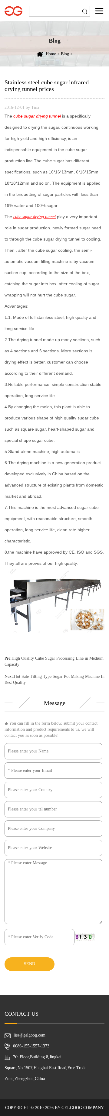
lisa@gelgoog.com (29, 1035)
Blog (65, 54)
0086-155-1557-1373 (31, 1046)
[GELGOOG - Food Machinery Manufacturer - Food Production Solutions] (13, 10)
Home (51, 54)
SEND (29, 964)
